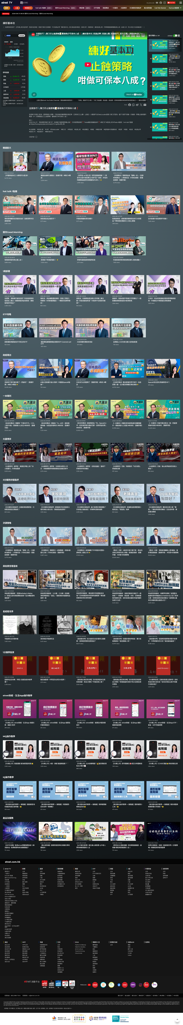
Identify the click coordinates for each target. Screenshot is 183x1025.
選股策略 (112, 888)
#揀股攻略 (99, 129)
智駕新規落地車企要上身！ (14, 260)
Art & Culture (79, 949)
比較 (94, 882)
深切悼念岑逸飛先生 (47, 639)
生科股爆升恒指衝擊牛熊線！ (158, 219)
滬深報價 (130, 877)
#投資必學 (137, 129)
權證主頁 (77, 871)
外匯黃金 (148, 869)
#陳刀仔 (63, 129)
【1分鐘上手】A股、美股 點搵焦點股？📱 (54, 763)
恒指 (4, 76)
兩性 (94, 965)
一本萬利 (115, 8)
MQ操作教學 (9, 736)
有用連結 (169, 995)
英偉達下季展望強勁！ (48, 260)
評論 (23, 880)
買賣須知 (42, 959)
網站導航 (162, 995)
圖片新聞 (24, 882)
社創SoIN (131, 942)
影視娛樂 (59, 955)
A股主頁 (130, 871)
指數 (41, 875)
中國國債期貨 (61, 873)
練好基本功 (8, 923)
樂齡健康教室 (8, 905)
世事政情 (59, 949)
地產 (41, 942)
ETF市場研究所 (97, 873)
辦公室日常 (60, 953)
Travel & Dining (80, 951)
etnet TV (8, 869)
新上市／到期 (79, 886)
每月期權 (59, 877)
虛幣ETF (165, 877)
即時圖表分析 (61, 884)
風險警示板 (131, 888)
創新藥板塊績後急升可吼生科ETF (16, 342)
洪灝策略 (7, 523)
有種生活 (7, 933)
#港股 (125, 129)
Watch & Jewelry (80, 947)
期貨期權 (60, 869)
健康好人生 (60, 968)
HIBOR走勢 (148, 892)
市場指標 (147, 888)
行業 (41, 877)
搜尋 (23, 890)
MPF (24, 942)
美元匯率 (147, 882)
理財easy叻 (25, 894)
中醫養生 (95, 947)
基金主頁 (7, 945)
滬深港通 (130, 875)
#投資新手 (40, 131)
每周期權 (59, 880)
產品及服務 (8, 818)
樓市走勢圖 (43, 955)
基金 (6, 942)
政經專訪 (106, 8)
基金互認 (7, 961)
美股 (111, 869)
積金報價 (24, 951)
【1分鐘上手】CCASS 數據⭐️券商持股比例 (163, 763)
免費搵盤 (42, 965)
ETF (94, 869)
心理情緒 (95, 959)
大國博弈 (124, 8)
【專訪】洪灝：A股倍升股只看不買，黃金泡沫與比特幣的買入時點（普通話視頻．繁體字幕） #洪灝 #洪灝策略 (127, 552)
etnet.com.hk (12, 861)
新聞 (23, 869)
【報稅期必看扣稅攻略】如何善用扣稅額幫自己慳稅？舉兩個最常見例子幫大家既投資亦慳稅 (126, 682)
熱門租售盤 (43, 949)
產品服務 (127, 995)
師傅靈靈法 (8, 917)
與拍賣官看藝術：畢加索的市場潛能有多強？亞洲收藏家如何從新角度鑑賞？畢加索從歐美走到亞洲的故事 (90, 595)
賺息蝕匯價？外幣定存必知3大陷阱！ (53, 680)
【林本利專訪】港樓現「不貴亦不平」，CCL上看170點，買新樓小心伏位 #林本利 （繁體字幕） (20, 425)
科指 (4, 83)
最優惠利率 (148, 894)
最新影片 (7, 871)
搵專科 (94, 972)
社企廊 (130, 953)
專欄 (58, 965)
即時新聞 (24, 877)
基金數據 (7, 957)
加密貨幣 (166, 869)
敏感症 (94, 961)
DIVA (77, 942)
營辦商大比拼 (26, 949)
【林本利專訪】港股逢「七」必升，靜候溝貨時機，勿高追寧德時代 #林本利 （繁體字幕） (55, 425)
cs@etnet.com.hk (34, 995)
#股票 (120, 129)
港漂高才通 (60, 961)
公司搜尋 (130, 894)
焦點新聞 (24, 875)
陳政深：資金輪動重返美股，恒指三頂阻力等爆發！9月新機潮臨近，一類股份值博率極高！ (55, 301)
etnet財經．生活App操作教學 (17, 695)
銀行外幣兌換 (149, 877)
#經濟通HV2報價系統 (110, 129)
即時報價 (42, 873)
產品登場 (7, 953)
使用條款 (155, 995)
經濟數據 (147, 886)
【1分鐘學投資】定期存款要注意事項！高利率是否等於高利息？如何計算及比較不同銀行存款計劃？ (163, 682)
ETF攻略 (97, 8)
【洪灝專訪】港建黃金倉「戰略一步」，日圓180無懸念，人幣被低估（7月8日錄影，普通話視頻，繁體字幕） (128, 178)
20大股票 (42, 880)
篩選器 (94, 880)
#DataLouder (54, 129)
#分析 (47, 129)
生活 (58, 942)
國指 (4, 80)
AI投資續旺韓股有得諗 (84, 342)
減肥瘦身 (95, 963)
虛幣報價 (165, 875)
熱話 (58, 947)
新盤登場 (42, 947)
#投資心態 (40, 129)
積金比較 (24, 955)
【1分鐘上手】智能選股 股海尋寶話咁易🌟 (19, 763)
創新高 (42, 882)
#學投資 (70, 129)
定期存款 (147, 875)
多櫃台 (42, 894)
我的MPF (25, 961)
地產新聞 (42, 957)
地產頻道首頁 (43, 945)
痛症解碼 (95, 953)
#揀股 (92, 129)
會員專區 (59, 963)
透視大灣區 (25, 892)
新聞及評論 (60, 882)
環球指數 (112, 873)
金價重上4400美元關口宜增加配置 (125, 342)
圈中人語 (130, 949)
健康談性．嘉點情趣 (10, 903)
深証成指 (6, 98)
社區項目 (130, 951)
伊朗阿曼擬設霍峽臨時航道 (86, 260)
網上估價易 (43, 961)
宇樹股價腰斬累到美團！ (84, 219)
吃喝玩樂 (7, 907)
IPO (41, 890)
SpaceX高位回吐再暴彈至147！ (159, 382)
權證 (76, 869)
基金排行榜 (8, 949)
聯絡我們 (141, 995)
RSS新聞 (176, 995)
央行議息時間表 (149, 890)
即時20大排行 (79, 882)
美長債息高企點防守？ (48, 219)
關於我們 (120, 995)
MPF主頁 (25, 945)
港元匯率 (147, 880)
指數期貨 (59, 871)
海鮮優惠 (59, 972)
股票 (41, 869)
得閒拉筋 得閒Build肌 (11, 900)
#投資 (131, 129)
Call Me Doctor (160, 8)
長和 (11, 42)
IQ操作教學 (8, 777)
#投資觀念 (85, 129)
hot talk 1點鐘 (44, 8)
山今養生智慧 (8, 919)
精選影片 (7, 148)
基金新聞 (7, 947)
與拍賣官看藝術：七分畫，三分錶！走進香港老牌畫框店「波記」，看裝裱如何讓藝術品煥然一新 (55, 595)
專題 (129, 945)
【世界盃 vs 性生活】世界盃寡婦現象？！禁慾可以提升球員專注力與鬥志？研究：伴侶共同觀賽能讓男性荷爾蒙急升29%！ (92, 178)
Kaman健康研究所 (10, 896)
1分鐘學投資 (8, 652)
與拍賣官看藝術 (10, 566)
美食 (58, 957)
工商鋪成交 (43, 953)
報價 (94, 877)
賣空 (41, 884)
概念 (111, 882)
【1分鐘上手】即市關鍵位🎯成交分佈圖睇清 (127, 763)
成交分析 (77, 880)
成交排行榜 (43, 951)
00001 (6, 42)
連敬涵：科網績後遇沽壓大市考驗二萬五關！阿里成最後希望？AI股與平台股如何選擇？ (90, 301)
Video (129, 955)
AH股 (41, 888)
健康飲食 (95, 951)
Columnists (78, 953)
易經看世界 (8, 611)
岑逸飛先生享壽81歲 (11, 639)
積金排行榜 (25, 957)
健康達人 (7, 911)
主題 (94, 875)
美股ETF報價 (96, 888)
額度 (129, 873)
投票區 (147, 942)
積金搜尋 (24, 953)
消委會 (94, 970)
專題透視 (24, 873)
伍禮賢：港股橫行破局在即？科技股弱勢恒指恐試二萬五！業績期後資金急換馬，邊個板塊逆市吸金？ (19, 301)
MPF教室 (25, 959)
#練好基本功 (49, 131)
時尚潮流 (7, 935)
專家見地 (7, 955)
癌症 (94, 949)
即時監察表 (60, 886)
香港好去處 (60, 970)
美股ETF (95, 886)
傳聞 (23, 884)
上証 (4, 91)
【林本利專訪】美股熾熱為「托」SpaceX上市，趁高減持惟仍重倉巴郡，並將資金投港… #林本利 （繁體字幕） (91, 425)
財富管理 (59, 951)
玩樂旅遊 (59, 959)
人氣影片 (7, 873)
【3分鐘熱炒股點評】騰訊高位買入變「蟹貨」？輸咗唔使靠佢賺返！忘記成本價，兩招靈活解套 (162, 509)
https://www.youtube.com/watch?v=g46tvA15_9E (47, 124)
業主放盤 (42, 963)
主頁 (23, 871)
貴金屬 (147, 884)
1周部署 (84, 8)
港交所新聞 (25, 888)
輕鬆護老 (95, 957)
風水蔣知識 (148, 8)
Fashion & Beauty (80, 945)
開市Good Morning (65, 8)
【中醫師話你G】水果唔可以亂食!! (16, 175)
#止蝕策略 (32, 129)
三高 (94, 955)
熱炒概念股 (43, 886)
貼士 (23, 886)
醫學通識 (95, 945)
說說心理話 (8, 898)
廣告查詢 (134, 995)
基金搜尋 (7, 951)
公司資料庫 (43, 892)
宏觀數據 (112, 875)
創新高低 (112, 886)
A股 (129, 869)
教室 (76, 888)
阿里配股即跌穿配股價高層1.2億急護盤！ (127, 260)
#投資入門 (32, 131)
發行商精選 (78, 884)
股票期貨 (59, 875)
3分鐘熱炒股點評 (135, 8)
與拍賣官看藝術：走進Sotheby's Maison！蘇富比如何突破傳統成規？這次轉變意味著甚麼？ (20, 595)
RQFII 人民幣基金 (10, 959)
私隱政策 (148, 995)
